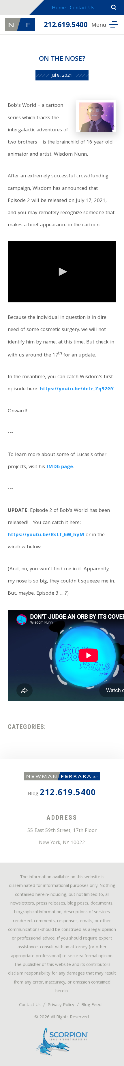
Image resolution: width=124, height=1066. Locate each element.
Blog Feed (91, 1005)
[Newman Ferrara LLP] (20, 24)
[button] (62, 271)
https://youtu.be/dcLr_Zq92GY (77, 389)
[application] (62, 271)
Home (59, 8)
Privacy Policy (61, 1005)
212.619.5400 (66, 26)
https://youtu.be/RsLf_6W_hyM (46, 535)
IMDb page (59, 467)
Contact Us (82, 8)
